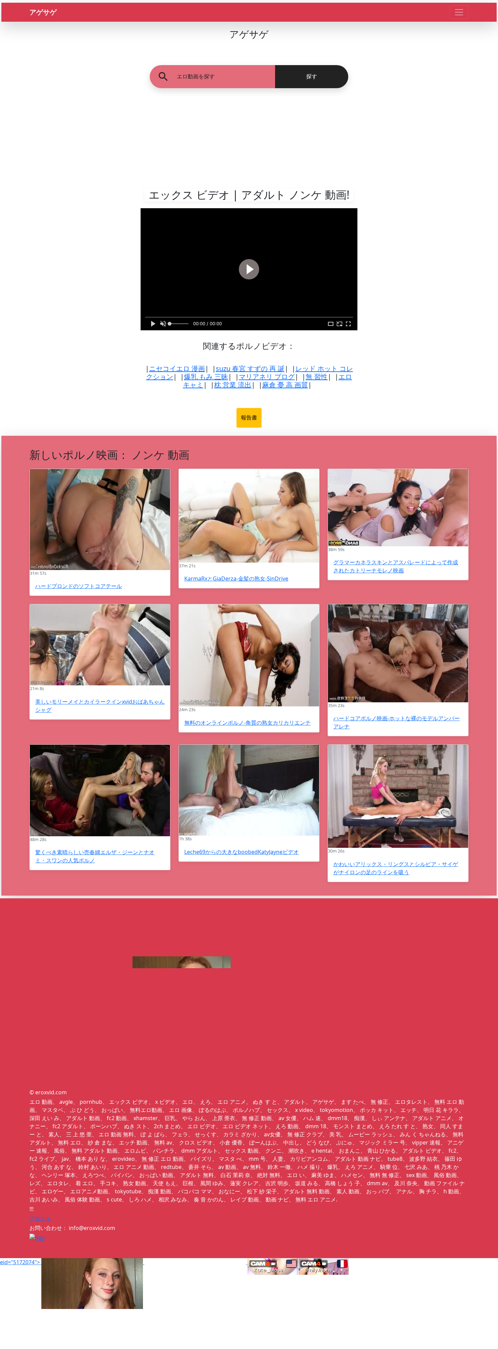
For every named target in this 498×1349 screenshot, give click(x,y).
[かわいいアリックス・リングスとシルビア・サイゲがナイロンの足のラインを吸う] (398, 796)
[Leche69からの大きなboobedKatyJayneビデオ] (249, 790)
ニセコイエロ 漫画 (177, 368)
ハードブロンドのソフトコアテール (78, 586)
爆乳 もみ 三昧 (206, 376)
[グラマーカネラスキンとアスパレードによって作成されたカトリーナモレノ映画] (398, 507)
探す (311, 76)
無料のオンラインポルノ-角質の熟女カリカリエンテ (247, 722)
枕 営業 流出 (232, 384)
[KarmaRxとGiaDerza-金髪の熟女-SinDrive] (249, 516)
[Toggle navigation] (459, 12)
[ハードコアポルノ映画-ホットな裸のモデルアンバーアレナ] (398, 653)
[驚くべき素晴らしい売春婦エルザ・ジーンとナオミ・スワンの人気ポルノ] (100, 790)
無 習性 (317, 376)
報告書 (249, 418)
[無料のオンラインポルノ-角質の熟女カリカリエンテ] (249, 655)
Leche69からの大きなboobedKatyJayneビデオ (241, 852)
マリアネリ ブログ (267, 376)
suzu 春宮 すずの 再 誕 (250, 368)
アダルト (40, 1218)
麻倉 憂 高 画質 (285, 384)
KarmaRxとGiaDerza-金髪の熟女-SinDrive (236, 578)
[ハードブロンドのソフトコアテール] (100, 519)
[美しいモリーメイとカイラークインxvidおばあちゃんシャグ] (100, 644)
